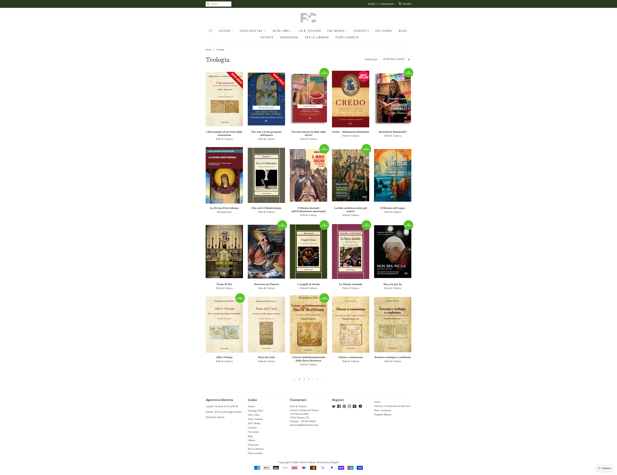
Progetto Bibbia (382, 414)
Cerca (377, 402)
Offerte (267, 37)
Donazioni (289, 37)
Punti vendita (347, 37)
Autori (225, 31)
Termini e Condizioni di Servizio (392, 406)
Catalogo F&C (252, 31)
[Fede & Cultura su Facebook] (339, 407)
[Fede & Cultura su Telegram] (360, 407)
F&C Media (336, 31)
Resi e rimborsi (382, 410)
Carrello (406, 3)
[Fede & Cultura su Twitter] (333, 407)
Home (208, 49)
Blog (403, 31)
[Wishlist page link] (210, 30)
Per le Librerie (317, 37)
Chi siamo (384, 31)
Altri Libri (281, 31)
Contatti (361, 31)
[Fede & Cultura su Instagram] (349, 407)
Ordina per (371, 59)
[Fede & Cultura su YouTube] (354, 407)
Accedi (371, 3)
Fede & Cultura (307, 462)
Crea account (387, 3)
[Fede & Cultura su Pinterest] (344, 407)
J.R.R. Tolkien (310, 31)
